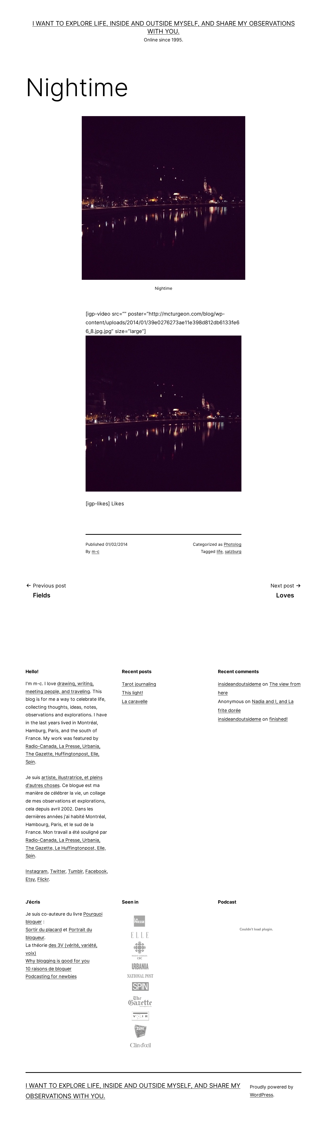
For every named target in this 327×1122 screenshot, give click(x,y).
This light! (132, 692)
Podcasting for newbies (51, 976)
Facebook (96, 871)
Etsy (30, 879)
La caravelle (134, 701)
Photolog (232, 544)
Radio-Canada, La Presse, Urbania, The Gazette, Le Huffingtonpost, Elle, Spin (66, 847)
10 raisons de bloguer (49, 968)
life (220, 551)
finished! (278, 719)
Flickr (43, 879)
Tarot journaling (139, 684)
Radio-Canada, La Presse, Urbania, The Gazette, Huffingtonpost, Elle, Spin (63, 753)
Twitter (57, 871)
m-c (95, 551)
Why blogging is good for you (57, 960)
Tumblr (75, 871)
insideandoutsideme (239, 684)
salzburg (233, 551)
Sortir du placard (44, 929)
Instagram (37, 871)
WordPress (261, 1094)
